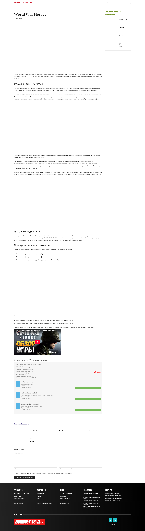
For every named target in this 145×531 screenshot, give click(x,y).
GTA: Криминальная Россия (34, 440)
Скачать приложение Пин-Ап (44, 503)
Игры (20, 11)
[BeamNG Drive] (22, 431)
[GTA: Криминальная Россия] (22, 440)
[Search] (129, 2)
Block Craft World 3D (20, 501)
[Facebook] (15, 418)
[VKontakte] (115, 520)
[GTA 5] (81, 431)
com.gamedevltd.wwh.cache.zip (30, 404)
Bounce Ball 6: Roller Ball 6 (21, 493)
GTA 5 (90, 431)
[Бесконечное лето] (51, 440)
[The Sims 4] (51, 431)
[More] (27, 418)
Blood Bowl (17, 496)
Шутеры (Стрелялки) (28, 11)
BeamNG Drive (35, 431)
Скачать (87, 388)
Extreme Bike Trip (18, 503)
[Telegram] (19, 418)
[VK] (23, 418)
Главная (16, 11)
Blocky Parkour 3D (19, 498)
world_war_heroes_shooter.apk (30, 382)
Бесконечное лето (64, 440)
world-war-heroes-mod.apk (29, 393)
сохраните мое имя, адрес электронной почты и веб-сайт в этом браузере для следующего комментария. (44, 473)
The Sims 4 (62, 431)
